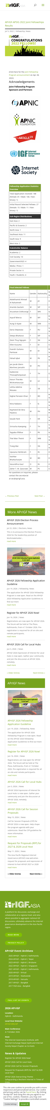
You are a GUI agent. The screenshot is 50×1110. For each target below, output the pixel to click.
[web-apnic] (25, 109)
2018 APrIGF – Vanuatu (18, 979)
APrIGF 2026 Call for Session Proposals (21, 1066)
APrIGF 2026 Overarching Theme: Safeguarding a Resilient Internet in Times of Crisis (24, 1079)
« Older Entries (13, 673)
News (28, 31)
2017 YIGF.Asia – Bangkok (19, 986)
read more (11, 541)
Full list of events (18, 1000)
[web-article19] (25, 142)
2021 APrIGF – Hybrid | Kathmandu (24, 969)
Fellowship (20, 31)
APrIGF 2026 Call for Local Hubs (24, 644)
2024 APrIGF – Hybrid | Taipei (21, 959)
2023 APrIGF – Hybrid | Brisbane (22, 962)
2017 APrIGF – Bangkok (18, 982)
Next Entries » (39, 673)
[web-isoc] (25, 176)
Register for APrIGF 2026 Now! (23, 612)
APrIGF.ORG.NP (11, 1024)
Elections (22, 528)
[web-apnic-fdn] (25, 126)
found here (31, 1092)
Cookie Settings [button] (11, 1104)
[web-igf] (25, 159)
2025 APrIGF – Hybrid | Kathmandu (24, 955)
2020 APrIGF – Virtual (17, 972)
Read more (13, 935)
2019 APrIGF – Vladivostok (19, 976)
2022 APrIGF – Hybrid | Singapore (23, 966)
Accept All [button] (24, 1104)
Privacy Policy (16, 943)
